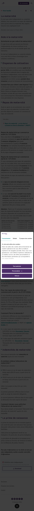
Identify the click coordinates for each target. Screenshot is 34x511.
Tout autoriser (17, 266)
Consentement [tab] (6, 238)
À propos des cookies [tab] (25, 238)
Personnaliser (16, 271)
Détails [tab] (15, 238)
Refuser (17, 275)
